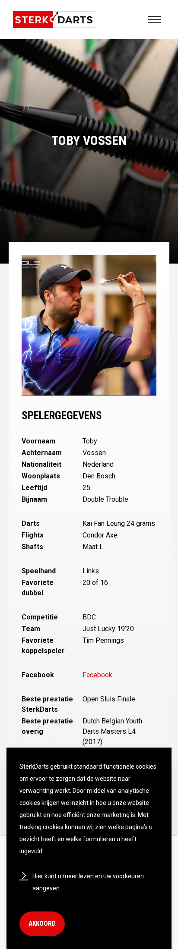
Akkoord (42, 923)
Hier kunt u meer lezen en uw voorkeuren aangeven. (88, 882)
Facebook (97, 675)
